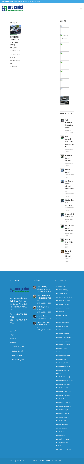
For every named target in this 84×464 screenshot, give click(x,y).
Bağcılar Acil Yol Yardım (63, 344)
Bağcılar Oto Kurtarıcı (62, 417)
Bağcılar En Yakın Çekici (63, 384)
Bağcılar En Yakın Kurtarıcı (64, 366)
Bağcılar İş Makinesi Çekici (63, 439)
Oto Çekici (13, 343)
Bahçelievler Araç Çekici (63, 289)
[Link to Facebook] (66, 460)
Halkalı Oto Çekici (18, 360)
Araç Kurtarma (60, 286)
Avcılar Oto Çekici (18, 347)
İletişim (12, 335)
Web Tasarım (24, 461)
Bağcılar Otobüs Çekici (62, 410)
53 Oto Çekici (15, 461)
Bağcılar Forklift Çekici (62, 388)
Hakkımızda (13, 339)
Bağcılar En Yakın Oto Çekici (64, 377)
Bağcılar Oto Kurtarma (62, 413)
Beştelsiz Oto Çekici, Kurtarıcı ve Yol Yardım (15, 42)
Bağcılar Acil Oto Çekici (63, 341)
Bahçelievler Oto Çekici (63, 304)
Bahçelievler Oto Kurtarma (64, 297)
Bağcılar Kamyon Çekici (63, 395)
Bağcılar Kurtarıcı (61, 399)
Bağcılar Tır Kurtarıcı (62, 424)
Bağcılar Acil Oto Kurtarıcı (63, 337)
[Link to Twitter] (72, 460)
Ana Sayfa (13, 331)
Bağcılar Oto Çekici (18, 351)
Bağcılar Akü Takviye (62, 359)
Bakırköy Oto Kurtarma (63, 319)
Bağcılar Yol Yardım (62, 432)
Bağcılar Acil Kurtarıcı (62, 333)
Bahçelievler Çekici (61, 311)
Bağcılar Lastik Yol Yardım (63, 402)
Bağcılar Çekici (60, 435)
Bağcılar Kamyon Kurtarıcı (63, 391)
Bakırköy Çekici (17, 355)
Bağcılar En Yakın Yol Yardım (64, 380)
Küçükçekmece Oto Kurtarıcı (62, 444)
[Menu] (81, 8)
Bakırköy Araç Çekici (62, 315)
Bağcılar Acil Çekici (61, 348)
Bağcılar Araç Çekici (62, 363)
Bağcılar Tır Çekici (61, 428)
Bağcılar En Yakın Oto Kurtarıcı (62, 371)
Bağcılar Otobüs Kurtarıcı (63, 406)
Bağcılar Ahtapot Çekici (63, 355)
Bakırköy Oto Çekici (62, 326)
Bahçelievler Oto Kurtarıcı (64, 300)
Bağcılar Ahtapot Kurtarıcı (63, 352)
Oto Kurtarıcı (60, 449)
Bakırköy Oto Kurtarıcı (62, 322)
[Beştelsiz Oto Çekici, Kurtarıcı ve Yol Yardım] (15, 30)
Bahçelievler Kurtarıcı (62, 293)
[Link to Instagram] (69, 460)
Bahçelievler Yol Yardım (63, 308)
